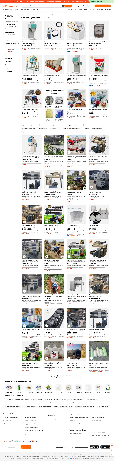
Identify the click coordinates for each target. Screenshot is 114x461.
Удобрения (47, 14)
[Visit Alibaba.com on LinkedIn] (96, 435)
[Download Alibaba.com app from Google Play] (105, 447)
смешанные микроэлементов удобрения (67, 402)
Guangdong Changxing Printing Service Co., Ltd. (99, 83)
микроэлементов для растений (31, 132)
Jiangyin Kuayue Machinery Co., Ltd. (75, 301)
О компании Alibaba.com (9, 413)
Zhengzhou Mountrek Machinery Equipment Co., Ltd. (32, 116)
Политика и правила (30, 434)
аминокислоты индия (30, 406)
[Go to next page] (79, 376)
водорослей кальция (30, 402)
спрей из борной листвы (77, 399)
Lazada (57, 454)
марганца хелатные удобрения (13, 406)
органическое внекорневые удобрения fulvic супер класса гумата (53, 399)
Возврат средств (74, 426)
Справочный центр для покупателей (79, 417)
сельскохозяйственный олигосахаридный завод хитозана (67, 125)
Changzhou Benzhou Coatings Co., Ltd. (31, 336)
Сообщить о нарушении (76, 433)
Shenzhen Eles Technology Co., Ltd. (75, 234)
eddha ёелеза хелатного (29, 128)
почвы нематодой (43, 128)
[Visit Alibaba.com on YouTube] (105, 435)
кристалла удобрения (92, 399)
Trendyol (73, 454)
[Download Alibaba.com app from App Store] (94, 447)
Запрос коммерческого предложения (56, 421)
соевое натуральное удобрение (46, 402)
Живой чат (72, 420)
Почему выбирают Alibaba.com (10, 417)
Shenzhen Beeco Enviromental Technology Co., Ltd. (76, 49)
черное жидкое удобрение (30, 125)
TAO (69, 454)
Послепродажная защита (31, 427)
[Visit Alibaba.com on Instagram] (102, 435)
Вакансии (5, 426)
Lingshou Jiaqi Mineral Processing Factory (99, 232)
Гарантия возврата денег (31, 420)
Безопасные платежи (30, 417)
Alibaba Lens (11, 447)
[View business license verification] (71, 458)
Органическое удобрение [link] (58, 14)
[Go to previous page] (51, 376)
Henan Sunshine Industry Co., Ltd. (97, 163)
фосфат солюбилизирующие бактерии (89, 402)
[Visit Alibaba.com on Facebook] (93, 435)
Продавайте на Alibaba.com (98, 417)
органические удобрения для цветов (63, 406)
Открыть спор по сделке (76, 423)
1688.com (41, 454)
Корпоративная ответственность (11, 423)
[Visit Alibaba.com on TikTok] (108, 435)
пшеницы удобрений (45, 125)
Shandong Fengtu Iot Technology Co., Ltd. (54, 48)
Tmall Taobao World (49, 454)
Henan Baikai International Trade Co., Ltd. (54, 82)
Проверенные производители (55, 418)
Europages (79, 454)
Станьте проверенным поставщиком (101, 426)
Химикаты (29, 14)
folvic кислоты (55, 128)
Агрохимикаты (38, 14)
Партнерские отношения (98, 429)
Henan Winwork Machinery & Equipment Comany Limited (76, 368)
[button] (63, 6)
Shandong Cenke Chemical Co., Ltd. (97, 48)
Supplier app (59, 447)
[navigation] (12, 196)
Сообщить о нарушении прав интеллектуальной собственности (78, 429)
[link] (112, 446)
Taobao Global (63, 454)
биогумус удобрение (103, 406)
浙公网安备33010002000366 (82, 458)
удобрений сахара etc (89, 125)
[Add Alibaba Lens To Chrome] (26, 447)
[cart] (83, 6)
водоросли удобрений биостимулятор (71, 128)
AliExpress (34, 454)
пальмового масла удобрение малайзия (93, 128)
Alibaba (23, 14)
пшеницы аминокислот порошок (14, 402)
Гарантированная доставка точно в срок (34, 423)
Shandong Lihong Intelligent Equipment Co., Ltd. (32, 48)
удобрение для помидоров (45, 406)
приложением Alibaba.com (81, 447)
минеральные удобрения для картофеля (85, 406)
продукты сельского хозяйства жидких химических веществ (20, 399)
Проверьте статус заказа (98, 423)
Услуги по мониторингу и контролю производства (34, 431)
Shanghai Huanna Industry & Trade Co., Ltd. (99, 370)
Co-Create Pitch (7, 420)
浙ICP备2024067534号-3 (97, 458)
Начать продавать (96, 420)
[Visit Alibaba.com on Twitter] (99, 435)
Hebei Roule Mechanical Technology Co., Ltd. (54, 336)
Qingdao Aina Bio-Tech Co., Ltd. (51, 368)
